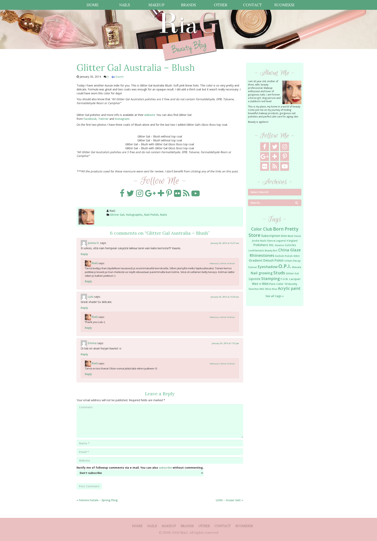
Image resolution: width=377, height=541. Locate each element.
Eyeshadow (268, 266)
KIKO (297, 256)
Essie (297, 236)
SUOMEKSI (284, 4)
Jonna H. (93, 243)
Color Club (261, 229)
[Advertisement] (275, 372)
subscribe (165, 467)
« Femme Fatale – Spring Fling (97, 500)
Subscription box (274, 236)
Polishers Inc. (263, 245)
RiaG (95, 263)
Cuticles (290, 245)
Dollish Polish (284, 256)
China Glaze (289, 250)
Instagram (122, 119)
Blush (291, 236)
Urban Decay (292, 260)
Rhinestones (262, 255)
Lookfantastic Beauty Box (263, 250)
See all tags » (274, 296)
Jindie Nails (259, 240)
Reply (84, 254)
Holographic (134, 214)
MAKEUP (156, 4)
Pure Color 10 (278, 284)
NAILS (124, 4)
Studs (279, 273)
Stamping (270, 278)
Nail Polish (151, 214)
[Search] (296, 202)
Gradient (256, 260)
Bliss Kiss (271, 289)
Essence (279, 245)
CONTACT (252, 4)
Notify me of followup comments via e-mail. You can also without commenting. (140, 467)
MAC (262, 289)
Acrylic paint (289, 288)
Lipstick (254, 279)
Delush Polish (273, 260)
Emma (92, 343)
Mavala (296, 267)
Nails (163, 214)
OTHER (220, 4)
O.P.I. (284, 266)
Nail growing (262, 273)
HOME (93, 4)
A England (291, 240)
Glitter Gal (117, 214)
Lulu (90, 296)
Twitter (103, 119)
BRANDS (188, 4)
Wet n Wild (260, 284)
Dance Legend (276, 240)
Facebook (90, 119)
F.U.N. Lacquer (291, 279)
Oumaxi (252, 267)
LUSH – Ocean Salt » (229, 500)
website (149, 115)
